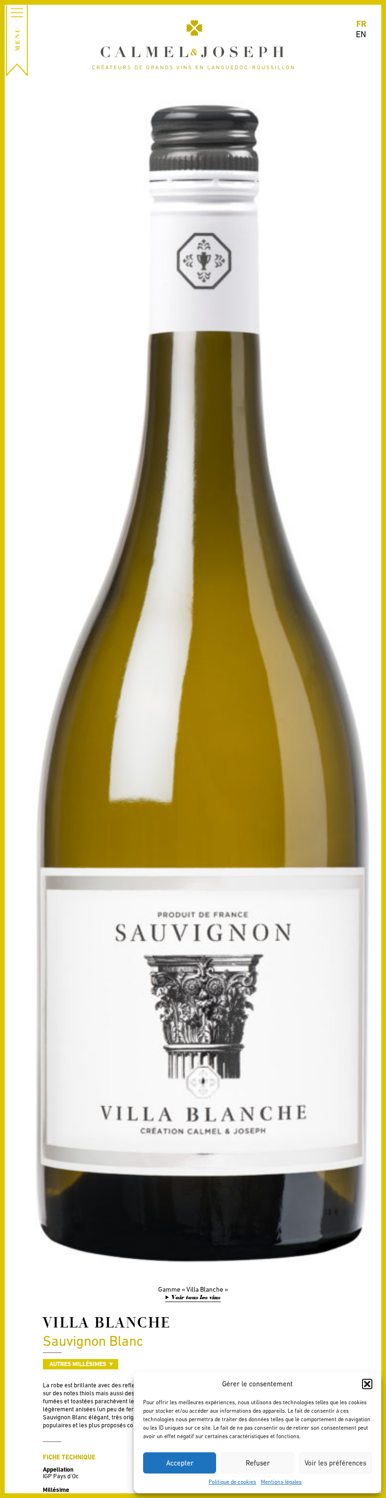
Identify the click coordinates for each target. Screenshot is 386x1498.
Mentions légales (281, 1482)
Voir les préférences (335, 1463)
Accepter (179, 1463)
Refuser (258, 1463)
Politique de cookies (232, 1482)
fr (361, 24)
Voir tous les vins (196, 1297)
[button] (367, 1384)
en (361, 34)
